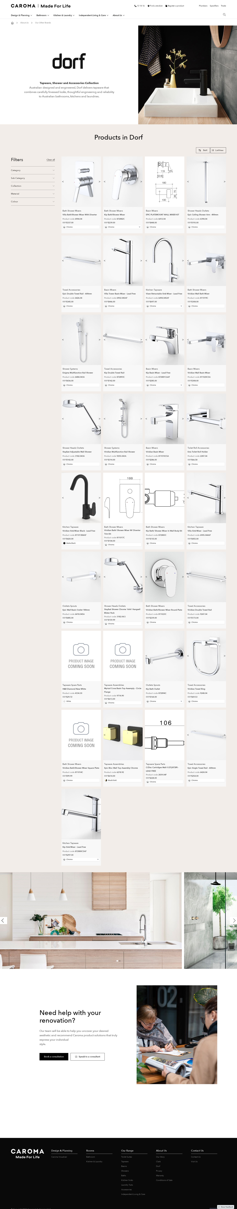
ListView (219, 150)
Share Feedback (227, 1207)
